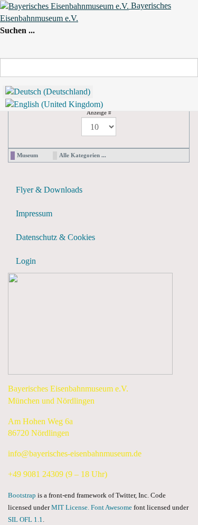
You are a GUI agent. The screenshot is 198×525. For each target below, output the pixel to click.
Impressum (34, 213)
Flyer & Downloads (49, 189)
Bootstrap (22, 495)
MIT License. (70, 507)
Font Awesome (111, 507)
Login (26, 260)
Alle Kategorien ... (82, 155)
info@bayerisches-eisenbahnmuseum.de (75, 453)
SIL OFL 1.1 (25, 519)
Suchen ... (17, 30)
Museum (27, 155)
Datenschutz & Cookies (55, 237)
